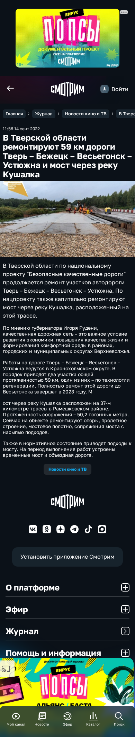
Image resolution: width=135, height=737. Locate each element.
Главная (14, 113)
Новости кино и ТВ (86, 113)
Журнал (44, 113)
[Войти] (104, 89)
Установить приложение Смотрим (67, 556)
